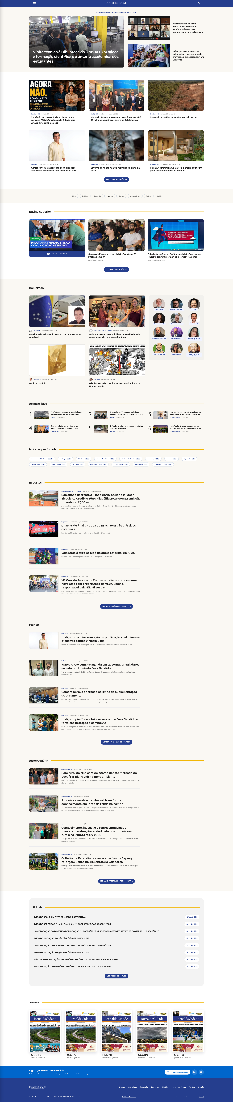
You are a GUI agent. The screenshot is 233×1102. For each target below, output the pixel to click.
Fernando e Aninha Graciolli (103, 331)
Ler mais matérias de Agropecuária (116, 881)
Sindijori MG (35, 114)
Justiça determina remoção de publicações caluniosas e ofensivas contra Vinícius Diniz (53, 169)
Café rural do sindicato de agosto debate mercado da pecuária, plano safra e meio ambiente (99, 774)
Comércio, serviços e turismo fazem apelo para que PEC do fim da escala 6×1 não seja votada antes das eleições (53, 120)
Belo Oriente (58, 464)
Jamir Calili (37, 380)
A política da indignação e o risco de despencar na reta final (55, 335)
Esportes (77, 491)
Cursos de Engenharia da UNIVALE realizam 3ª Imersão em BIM (112, 255)
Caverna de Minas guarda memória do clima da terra (115, 169)
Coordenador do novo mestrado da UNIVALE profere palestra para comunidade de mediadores (188, 28)
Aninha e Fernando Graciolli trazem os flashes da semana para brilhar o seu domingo (114, 335)
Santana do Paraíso (130, 459)
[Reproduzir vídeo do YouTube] (57, 235)
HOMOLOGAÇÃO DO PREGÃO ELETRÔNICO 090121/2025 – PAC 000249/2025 (72, 966)
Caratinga (153, 459)
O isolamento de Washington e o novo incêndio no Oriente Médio (114, 384)
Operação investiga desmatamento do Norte (173, 117)
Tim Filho (97, 380)
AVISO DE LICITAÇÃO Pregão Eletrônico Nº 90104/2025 (61, 938)
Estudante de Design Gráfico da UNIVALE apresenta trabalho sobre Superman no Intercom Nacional (174, 255)
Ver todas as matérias (116, 179)
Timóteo (83, 459)
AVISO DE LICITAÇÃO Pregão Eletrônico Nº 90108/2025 (61, 952)
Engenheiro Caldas (163, 464)
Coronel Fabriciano (105, 459)
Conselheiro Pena (97, 464)
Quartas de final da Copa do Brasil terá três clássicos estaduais (98, 527)
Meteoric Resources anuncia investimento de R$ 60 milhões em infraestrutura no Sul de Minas (116, 118)
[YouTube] (201, 1072)
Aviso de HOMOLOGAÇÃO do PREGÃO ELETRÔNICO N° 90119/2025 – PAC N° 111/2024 (75, 959)
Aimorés (171, 459)
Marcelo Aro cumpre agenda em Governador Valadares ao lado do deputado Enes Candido (100, 666)
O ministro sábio (37, 383)
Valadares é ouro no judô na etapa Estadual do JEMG (98, 553)
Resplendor (140, 464)
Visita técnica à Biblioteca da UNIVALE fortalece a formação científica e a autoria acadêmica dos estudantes (76, 57)
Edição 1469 (179, 1055)
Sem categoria (67, 491)
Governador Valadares (41, 459)
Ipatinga (65, 459)
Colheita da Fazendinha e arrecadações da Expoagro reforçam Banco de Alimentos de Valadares (98, 860)
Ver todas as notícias (116, 269)
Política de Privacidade (129, 1097)
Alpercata (189, 459)
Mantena (77, 464)
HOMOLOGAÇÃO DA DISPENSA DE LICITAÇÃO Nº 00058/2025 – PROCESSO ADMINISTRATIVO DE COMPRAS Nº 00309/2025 (96, 931)
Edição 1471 (107, 1055)
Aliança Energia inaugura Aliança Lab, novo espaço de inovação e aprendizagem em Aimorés (188, 55)
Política (34, 164)
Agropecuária (66, 769)
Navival (201, 1097)
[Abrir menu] (34, 3)
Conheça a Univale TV (59, 254)
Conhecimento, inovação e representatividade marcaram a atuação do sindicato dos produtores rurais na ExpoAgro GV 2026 (96, 831)
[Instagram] (194, 1072)
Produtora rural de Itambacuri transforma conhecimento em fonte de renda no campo (92, 802)
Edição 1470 (143, 1055)
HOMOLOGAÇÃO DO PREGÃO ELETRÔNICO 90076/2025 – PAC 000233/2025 (72, 945)
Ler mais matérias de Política (116, 742)
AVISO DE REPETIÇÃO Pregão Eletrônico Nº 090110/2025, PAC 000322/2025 (72, 924)
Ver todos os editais (116, 976)
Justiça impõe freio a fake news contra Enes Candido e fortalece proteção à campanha (99, 721)
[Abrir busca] (199, 3)
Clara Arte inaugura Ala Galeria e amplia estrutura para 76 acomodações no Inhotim (176, 169)
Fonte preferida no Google (179, 1072)
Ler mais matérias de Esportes (116, 606)
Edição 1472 (36, 1055)
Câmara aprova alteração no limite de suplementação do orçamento (99, 693)
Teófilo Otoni (37, 464)
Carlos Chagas (120, 464)
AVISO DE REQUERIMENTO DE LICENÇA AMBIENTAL (59, 917)
